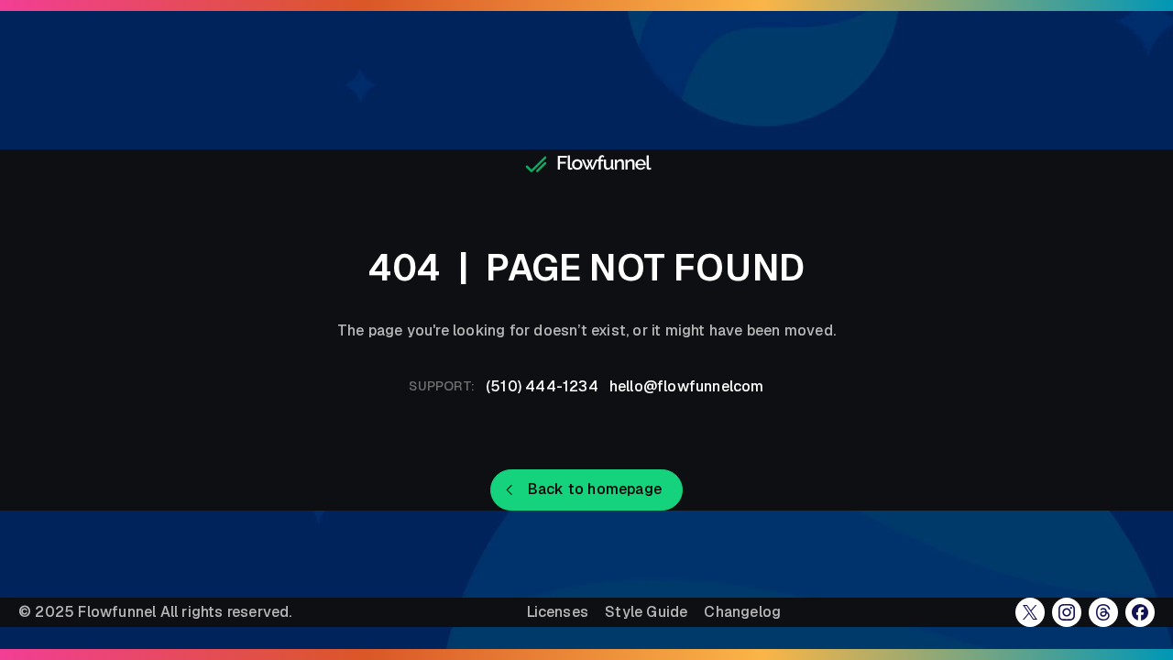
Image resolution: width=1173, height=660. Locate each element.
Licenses (558, 612)
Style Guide (646, 612)
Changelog (742, 612)
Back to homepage (595, 489)
